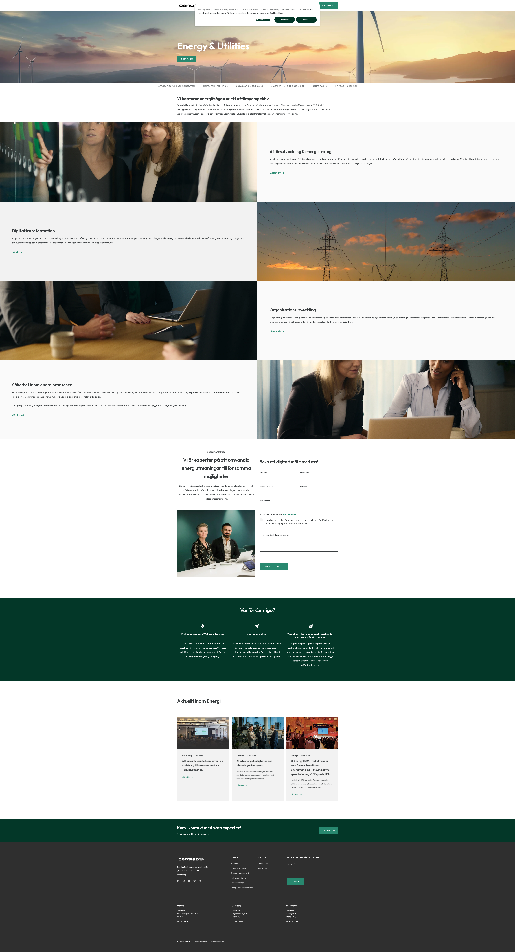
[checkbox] (299, 523)
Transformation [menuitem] (237, 883)
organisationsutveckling (249, 86)
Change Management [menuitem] (240, 873)
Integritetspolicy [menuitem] (201, 941)
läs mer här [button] (18, 415)
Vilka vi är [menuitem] (262, 857)
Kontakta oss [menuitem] (263, 863)
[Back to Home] (193, 5)
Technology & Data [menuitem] (238, 878)
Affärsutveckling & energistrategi (176, 86)
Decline (306, 19)
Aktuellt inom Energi (346, 86)
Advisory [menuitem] (234, 863)
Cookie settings (263, 19)
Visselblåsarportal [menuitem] (217, 941)
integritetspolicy (289, 514)
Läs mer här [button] (275, 173)
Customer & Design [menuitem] (238, 868)
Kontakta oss (186, 59)
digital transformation (215, 86)
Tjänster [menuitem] (235, 857)
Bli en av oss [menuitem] (262, 868)
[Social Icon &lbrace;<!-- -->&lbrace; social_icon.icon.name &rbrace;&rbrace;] (179, 881)
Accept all (285, 19)
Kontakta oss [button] (328, 6)
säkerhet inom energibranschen (288, 86)
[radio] (299, 523)
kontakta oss (320, 86)
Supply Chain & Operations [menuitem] (242, 887)
